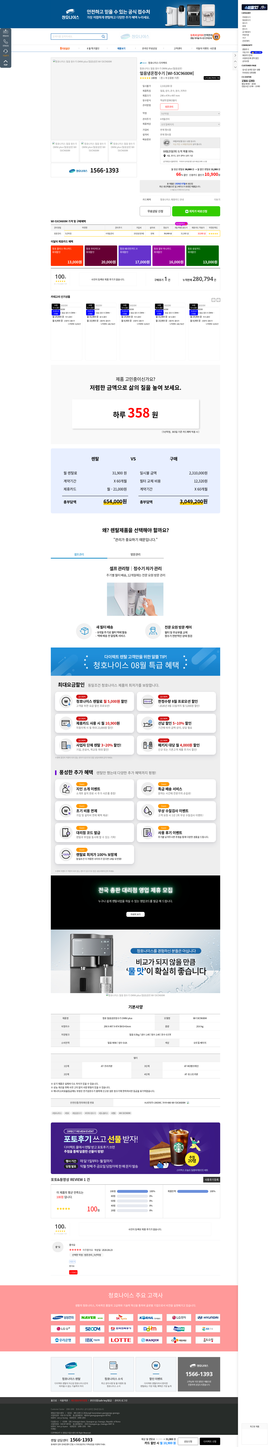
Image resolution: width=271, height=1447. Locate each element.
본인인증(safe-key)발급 (101, 1400)
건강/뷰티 (246, 40)
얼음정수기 (246, 20)
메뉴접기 (235, 55)
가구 (244, 37)
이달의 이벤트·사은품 (206, 48)
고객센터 (178, 48)
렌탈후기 (245, 49)
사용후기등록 (212, 1179)
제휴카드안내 (247, 55)
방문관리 (169, 106)
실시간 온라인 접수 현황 (251, 69)
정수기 (244, 23)
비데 (244, 26)
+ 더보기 (73, 1272)
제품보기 (121, 48)
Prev (213, 300)
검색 (103, 36)
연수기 (244, 29)
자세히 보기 (136, 914)
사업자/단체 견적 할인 (250, 58)
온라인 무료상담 (149, 48)
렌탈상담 (6, 36)
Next (218, 300)
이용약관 (64, 1400)
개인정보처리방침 (79, 1400)
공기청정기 (246, 32)
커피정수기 (246, 17)
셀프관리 (79, 554)
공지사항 (245, 61)
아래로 (235, 67)
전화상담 (6, 45)
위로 (5, 63)
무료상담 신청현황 (249, 72)
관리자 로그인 (121, 1400)
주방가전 (245, 34)
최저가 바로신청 (198, 211)
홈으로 (54, 1400)
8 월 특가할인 (93, 48)
